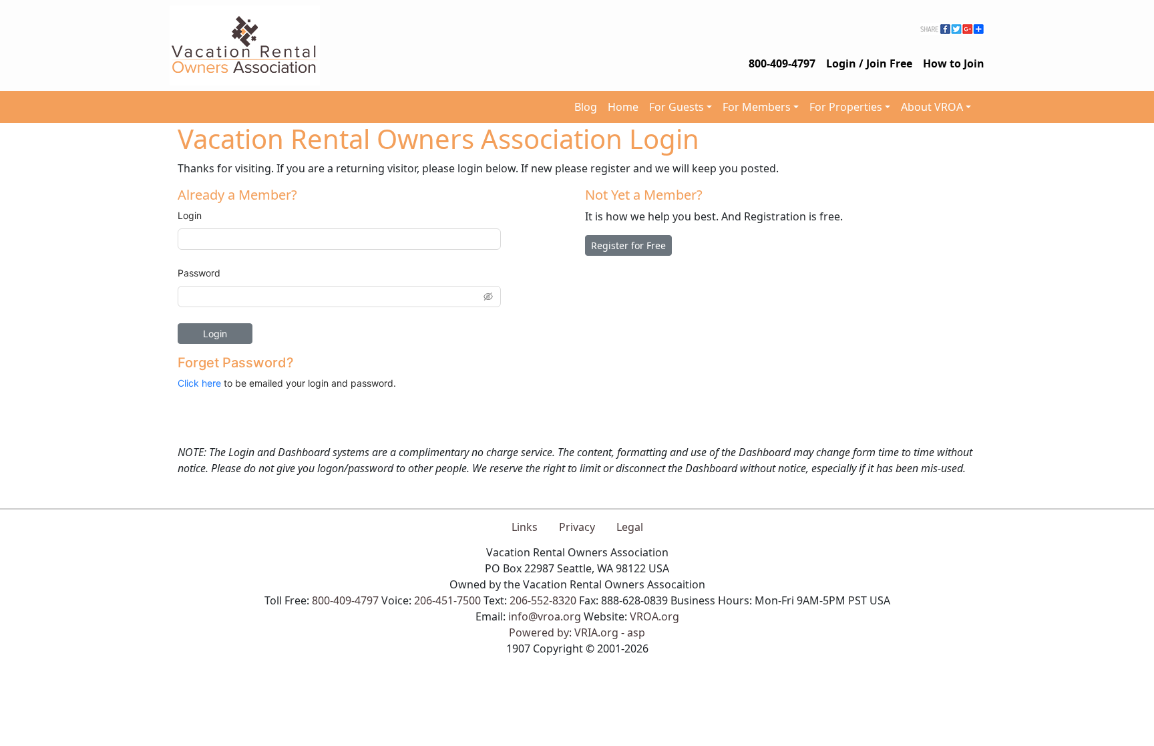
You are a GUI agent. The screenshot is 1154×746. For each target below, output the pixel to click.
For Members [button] (757, 107)
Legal (629, 527)
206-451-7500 (447, 600)
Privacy (577, 527)
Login (190, 215)
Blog (585, 107)
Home (623, 107)
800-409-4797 (782, 63)
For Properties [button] (845, 107)
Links (525, 527)
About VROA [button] (932, 107)
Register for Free (628, 245)
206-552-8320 (543, 600)
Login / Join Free (869, 63)
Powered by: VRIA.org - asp (577, 632)
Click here (199, 383)
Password (199, 272)
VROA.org (654, 616)
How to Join (953, 63)
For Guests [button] (676, 107)
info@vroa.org (544, 616)
